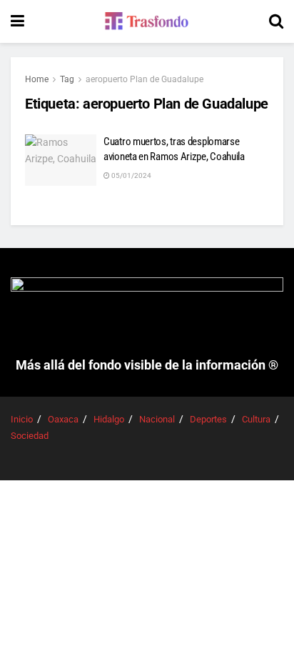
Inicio (22, 419)
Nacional (157, 419)
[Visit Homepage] (146, 21)
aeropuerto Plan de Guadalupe (144, 79)
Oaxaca (63, 419)
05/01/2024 (130, 175)
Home (37, 79)
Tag (67, 79)
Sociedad (30, 435)
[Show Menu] (17, 21)
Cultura (256, 419)
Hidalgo (108, 419)
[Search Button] (276, 21)
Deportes (208, 419)
